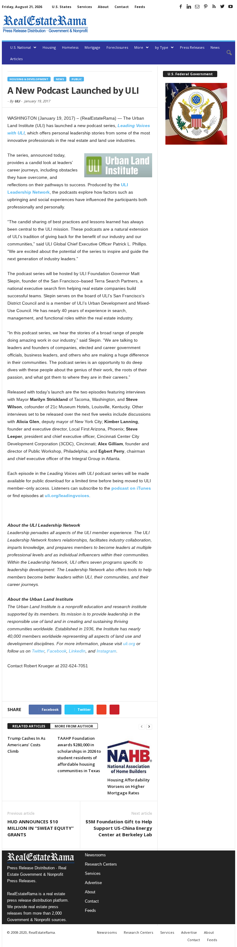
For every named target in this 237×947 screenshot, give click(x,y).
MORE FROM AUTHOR (74, 726)
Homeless (70, 47)
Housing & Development (29, 79)
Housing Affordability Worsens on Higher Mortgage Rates (128, 786)
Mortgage (92, 47)
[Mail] (197, 6)
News (214, 47)
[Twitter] (222, 6)
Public (77, 79)
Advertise (93, 882)
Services (84, 6)
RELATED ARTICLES (28, 726)
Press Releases (192, 47)
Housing (49, 47)
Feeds (140, 6)
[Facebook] (180, 6)
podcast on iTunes (131, 488)
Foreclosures (117, 47)
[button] (226, 53)
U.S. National (20, 47)
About (103, 6)
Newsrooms (95, 855)
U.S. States (61, 6)
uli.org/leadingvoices (67, 495)
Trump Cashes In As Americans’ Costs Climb (26, 744)
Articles (16, 58)
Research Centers (101, 864)
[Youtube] (230, 6)
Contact (121, 6)
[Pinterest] (205, 6)
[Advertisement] (163, 24)
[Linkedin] (189, 6)
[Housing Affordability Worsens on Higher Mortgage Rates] (129, 754)
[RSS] (214, 6)
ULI (17, 101)
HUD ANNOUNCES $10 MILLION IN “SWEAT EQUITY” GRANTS (40, 828)
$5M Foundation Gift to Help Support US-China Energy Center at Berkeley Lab (118, 828)
